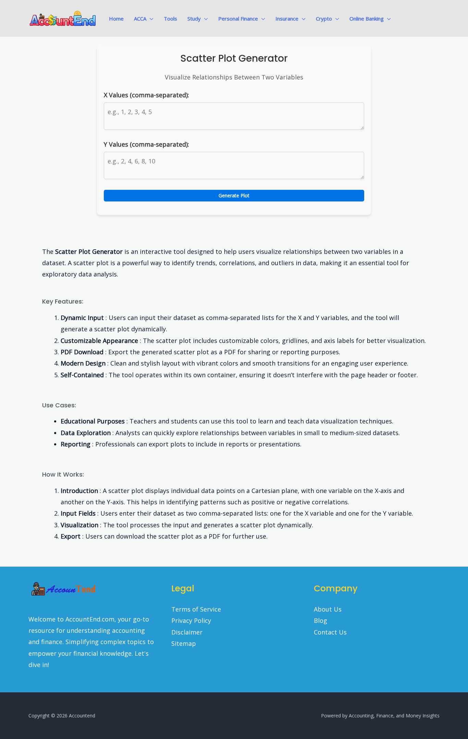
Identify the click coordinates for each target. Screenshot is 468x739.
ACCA (140, 18)
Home (116, 18)
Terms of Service (196, 609)
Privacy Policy (191, 620)
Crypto (324, 18)
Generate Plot (234, 195)
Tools (170, 18)
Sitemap (183, 643)
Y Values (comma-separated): (146, 144)
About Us (328, 609)
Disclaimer (186, 632)
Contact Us (330, 632)
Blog (320, 620)
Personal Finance (238, 18)
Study (194, 18)
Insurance (286, 18)
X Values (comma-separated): (146, 95)
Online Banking (366, 18)
